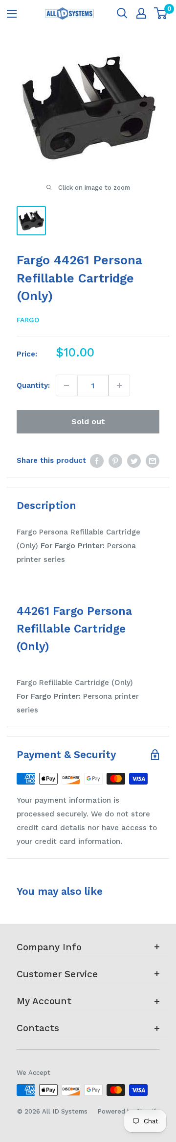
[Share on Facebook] (97, 460)
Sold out (88, 421)
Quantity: (33, 385)
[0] (161, 13)
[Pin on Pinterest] (115, 460)
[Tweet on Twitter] (134, 460)
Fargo (28, 320)
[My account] (141, 13)
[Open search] (122, 13)
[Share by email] (152, 460)
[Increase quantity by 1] (119, 385)
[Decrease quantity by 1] (66, 385)
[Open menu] (12, 14)
